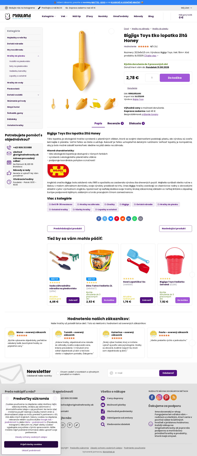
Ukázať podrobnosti (31, 450)
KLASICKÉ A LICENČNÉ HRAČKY (125, 2)
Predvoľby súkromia (79, 448)
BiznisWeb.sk (109, 451)
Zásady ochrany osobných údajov (106, 448)
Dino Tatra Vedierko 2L (99, 285)
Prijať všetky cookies (31, 444)
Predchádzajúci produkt (68, 228)
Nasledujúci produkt (174, 228)
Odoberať (168, 373)
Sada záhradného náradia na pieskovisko (63, 287)
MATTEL (95, 2)
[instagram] (159, 400)
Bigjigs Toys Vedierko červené (172, 283)
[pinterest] (166, 400)
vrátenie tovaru (150, 114)
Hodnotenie (130, 46)
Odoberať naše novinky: (39, 375)
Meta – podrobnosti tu (35, 422)
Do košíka (175, 78)
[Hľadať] (167, 16)
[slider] (143, 46)
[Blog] (173, 400)
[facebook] (152, 400)
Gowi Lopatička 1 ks (134, 281)
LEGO (102, 2)
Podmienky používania (134, 448)
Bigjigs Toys (138, 99)
